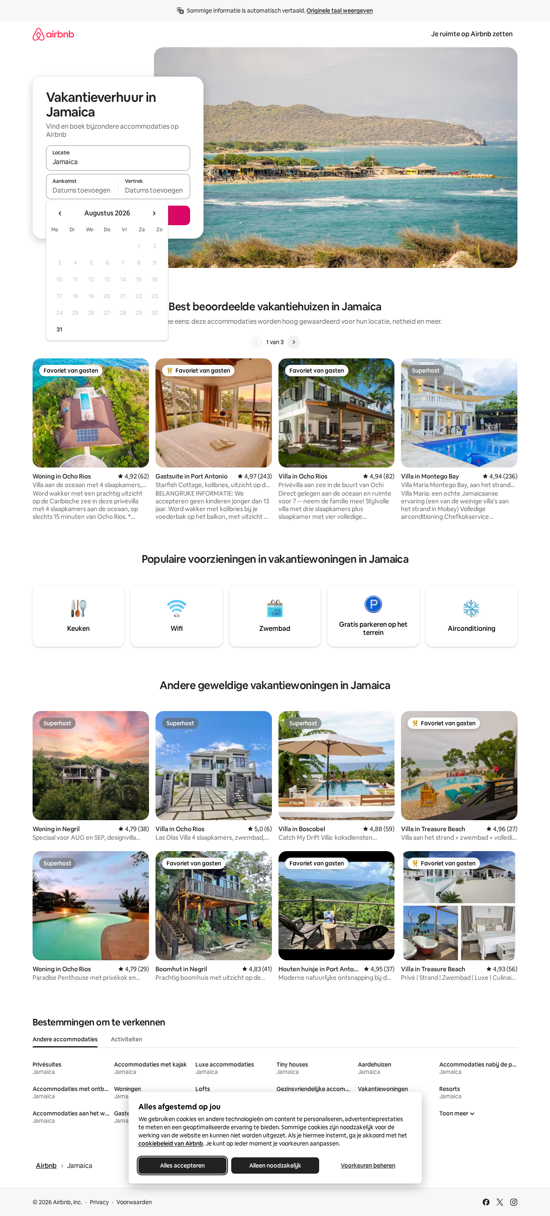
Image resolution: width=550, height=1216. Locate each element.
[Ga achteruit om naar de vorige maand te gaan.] (60, 213)
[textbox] (82, 190)
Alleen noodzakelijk (275, 1165)
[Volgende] (293, 342)
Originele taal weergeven (340, 10)
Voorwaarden (134, 1202)
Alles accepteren (182, 1165)
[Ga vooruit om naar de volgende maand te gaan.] (153, 213)
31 (59, 329)
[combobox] (118, 162)
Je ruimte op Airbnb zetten (472, 34)
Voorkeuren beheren (368, 1165)
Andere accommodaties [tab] (65, 1039)
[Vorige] (256, 342)
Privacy (99, 1202)
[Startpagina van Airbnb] (53, 34)
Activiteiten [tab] (126, 1039)
